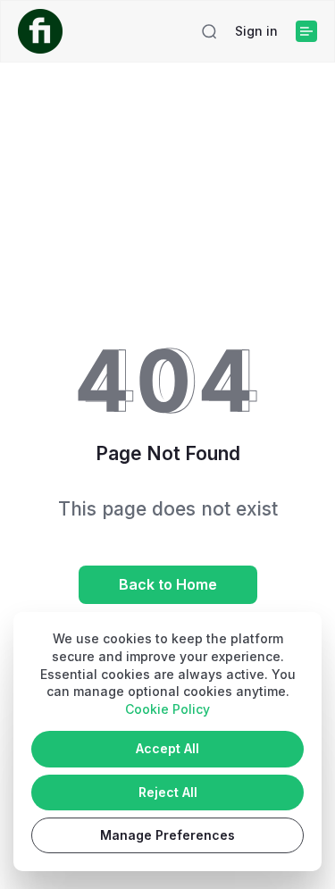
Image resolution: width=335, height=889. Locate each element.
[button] (209, 31)
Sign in (256, 30)
